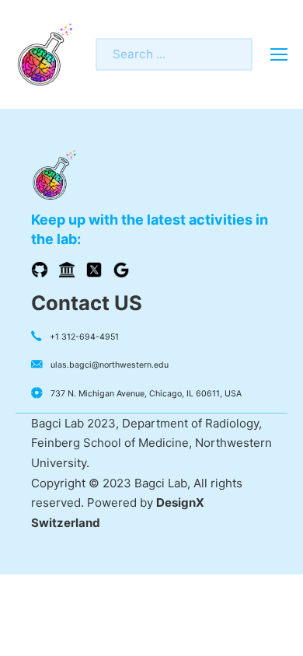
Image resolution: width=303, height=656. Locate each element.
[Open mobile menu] (278, 54)
